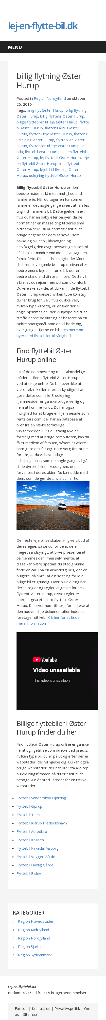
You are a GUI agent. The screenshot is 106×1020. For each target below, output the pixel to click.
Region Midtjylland (33, 929)
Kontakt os (41, 1008)
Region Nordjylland (50, 98)
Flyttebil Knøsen (30, 839)
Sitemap (30, 1014)
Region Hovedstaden (36, 921)
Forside (21, 1008)
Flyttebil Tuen (28, 814)
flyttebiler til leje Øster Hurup (54, 145)
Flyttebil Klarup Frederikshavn (42, 822)
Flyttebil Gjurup (29, 806)
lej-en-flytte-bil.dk (42, 25)
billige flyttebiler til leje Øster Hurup (47, 122)
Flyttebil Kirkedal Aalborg (38, 848)
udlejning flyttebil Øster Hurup (55, 175)
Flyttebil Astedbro (32, 831)
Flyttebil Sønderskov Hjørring (41, 797)
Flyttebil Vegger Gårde (36, 856)
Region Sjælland (31, 946)
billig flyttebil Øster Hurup (62, 116)
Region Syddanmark (35, 954)
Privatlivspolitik (67, 1008)
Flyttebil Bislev (29, 873)
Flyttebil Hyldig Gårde (35, 864)
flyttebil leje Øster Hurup (50, 133)
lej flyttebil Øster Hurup (60, 157)
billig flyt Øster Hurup (45, 110)
